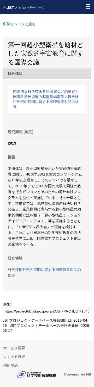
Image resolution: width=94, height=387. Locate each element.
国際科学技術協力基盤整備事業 (38, 97)
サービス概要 (14, 348)
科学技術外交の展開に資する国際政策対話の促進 (46, 102)
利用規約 (10, 365)
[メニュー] (87, 6)
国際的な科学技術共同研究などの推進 (44, 91)
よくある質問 (14, 356)
